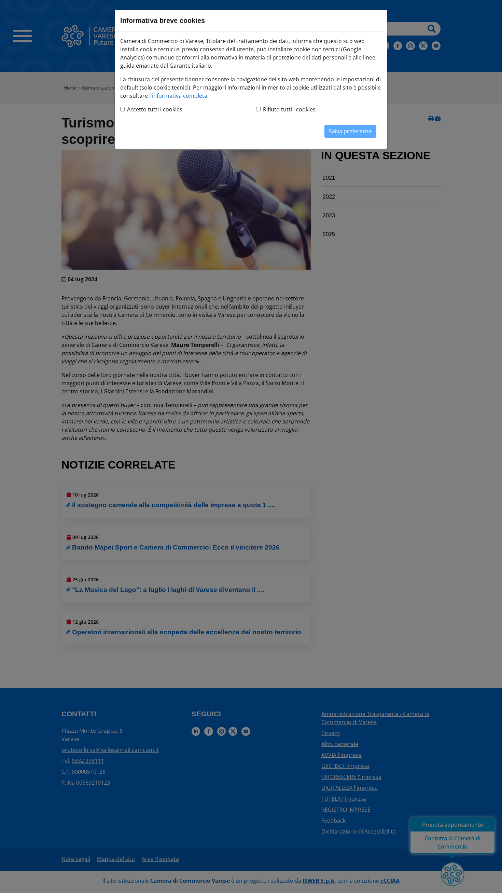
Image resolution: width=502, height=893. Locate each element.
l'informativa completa (178, 95)
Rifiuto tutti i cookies (289, 109)
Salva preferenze (350, 131)
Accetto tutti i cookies (154, 109)
